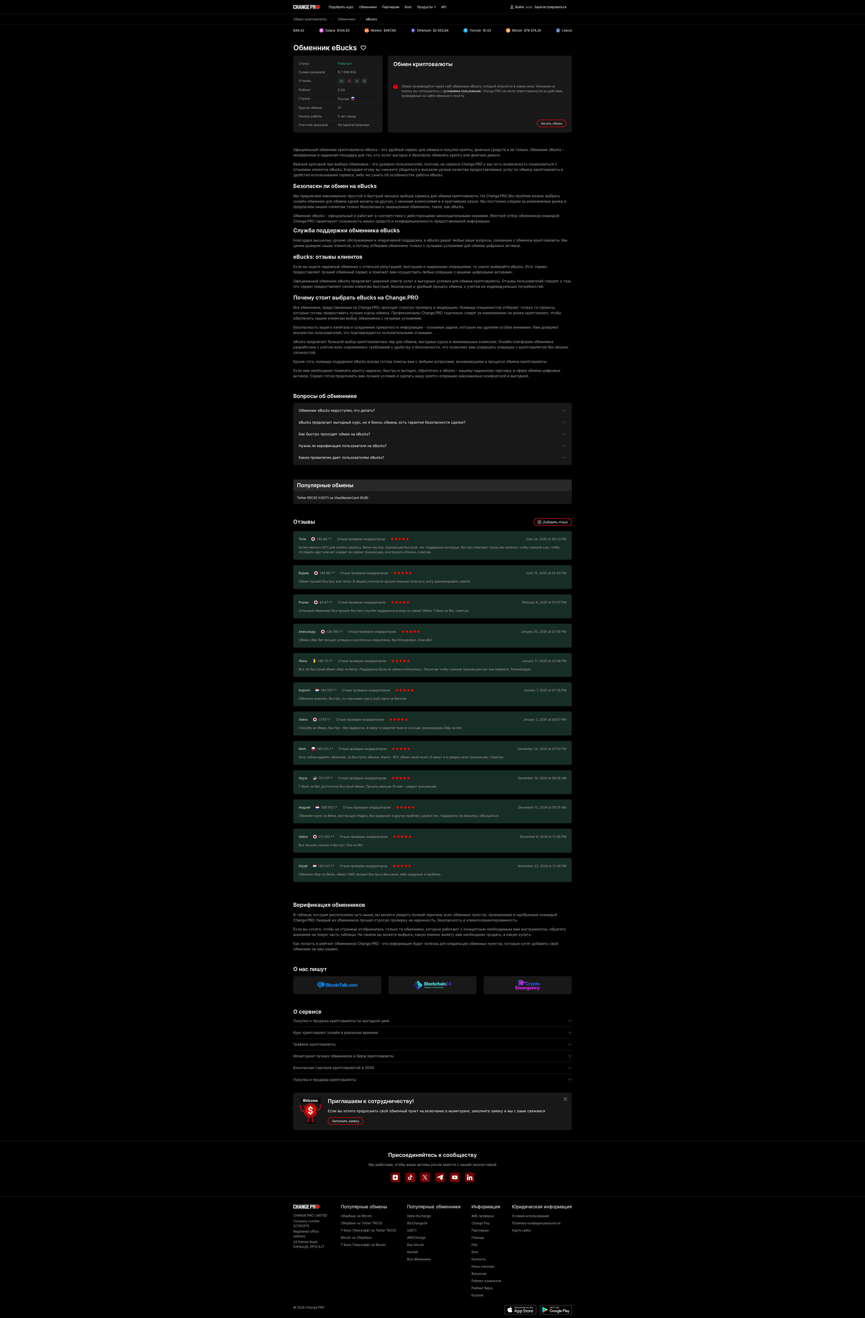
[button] (426, 7)
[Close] (565, 1099)
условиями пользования (462, 91)
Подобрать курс (341, 7)
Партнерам (390, 7)
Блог (408, 7)
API (443, 7)
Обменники (368, 7)
